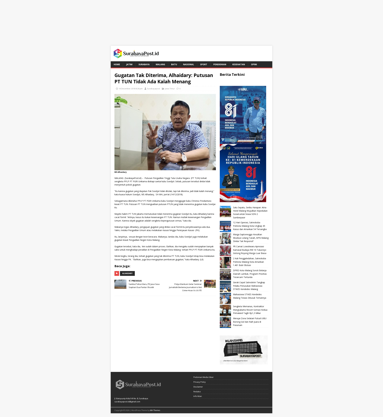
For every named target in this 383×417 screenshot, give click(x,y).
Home (117, 64)
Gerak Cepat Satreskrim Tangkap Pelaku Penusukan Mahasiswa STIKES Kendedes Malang (249, 286)
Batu (174, 64)
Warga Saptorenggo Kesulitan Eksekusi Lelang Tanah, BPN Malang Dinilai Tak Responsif (251, 238)
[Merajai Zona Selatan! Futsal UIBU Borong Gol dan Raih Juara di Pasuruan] (225, 322)
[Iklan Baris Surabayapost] (244, 362)
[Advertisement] (191, 21)
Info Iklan (197, 396)
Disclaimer (198, 386)
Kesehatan (238, 64)
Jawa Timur (170, 88)
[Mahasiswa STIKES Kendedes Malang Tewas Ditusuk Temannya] (225, 298)
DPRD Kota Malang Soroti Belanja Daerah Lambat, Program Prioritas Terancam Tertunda (250, 274)
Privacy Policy (199, 382)
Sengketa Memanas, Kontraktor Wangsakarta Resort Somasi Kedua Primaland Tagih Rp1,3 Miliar (250, 310)
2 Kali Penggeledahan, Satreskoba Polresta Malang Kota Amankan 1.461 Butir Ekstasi (249, 262)
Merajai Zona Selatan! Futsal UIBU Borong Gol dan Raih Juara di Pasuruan (249, 321)
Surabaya (144, 64)
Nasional (188, 64)
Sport (203, 64)
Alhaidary (127, 273)
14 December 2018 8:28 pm (131, 88)
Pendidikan (219, 64)
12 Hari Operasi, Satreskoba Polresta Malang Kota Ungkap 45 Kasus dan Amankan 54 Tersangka (250, 226)
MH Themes (155, 410)
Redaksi (197, 391)
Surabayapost (153, 88)
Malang (160, 64)
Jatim (129, 64)
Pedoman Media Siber (203, 377)
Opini (254, 64)
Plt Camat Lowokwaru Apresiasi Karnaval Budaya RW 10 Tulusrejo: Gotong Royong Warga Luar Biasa (249, 250)
